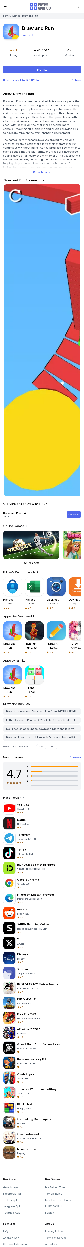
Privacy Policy (54, 1231)
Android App (11, 1238)
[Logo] (40, 6)
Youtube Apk (11, 1212)
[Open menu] (5, 6)
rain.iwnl (27, 35)
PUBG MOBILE (54, 1206)
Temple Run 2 (53, 1193)
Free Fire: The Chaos (58, 1200)
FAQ (5, 1231)
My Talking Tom (55, 1187)
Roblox (49, 1212)
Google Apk (10, 1187)
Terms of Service (56, 1238)
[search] (77, 6)
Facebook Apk (12, 1193)
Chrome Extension (15, 1244)
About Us (51, 1244)
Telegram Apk (12, 1206)
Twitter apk (10, 1200)
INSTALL (42, 69)
